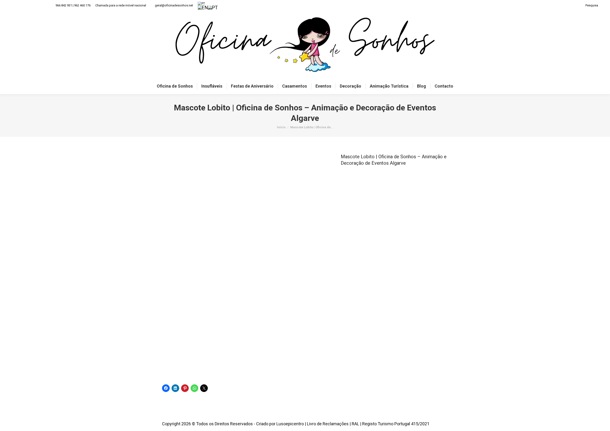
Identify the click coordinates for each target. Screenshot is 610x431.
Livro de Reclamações (328, 423)
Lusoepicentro (290, 423)
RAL (355, 423)
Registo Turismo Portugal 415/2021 (395, 423)
